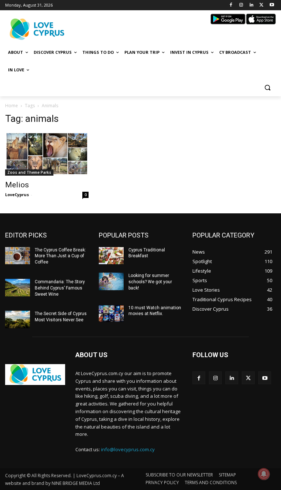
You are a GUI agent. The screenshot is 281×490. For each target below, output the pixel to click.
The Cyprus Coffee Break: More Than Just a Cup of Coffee (60, 256)
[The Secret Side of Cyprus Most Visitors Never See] (17, 319)
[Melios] (47, 154)
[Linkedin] (251, 5)
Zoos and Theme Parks (29, 172)
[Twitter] (261, 5)
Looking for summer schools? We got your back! (150, 282)
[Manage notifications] (264, 474)
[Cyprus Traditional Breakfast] (111, 256)
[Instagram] (241, 5)
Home (11, 105)
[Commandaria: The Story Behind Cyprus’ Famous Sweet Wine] (17, 287)
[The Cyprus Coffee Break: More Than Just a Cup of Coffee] (17, 256)
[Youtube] (271, 5)
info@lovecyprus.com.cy (128, 449)
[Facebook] (231, 5)
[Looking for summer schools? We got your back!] (111, 281)
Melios (17, 184)
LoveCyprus (17, 194)
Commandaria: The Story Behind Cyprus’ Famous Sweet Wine (60, 288)
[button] (267, 87)
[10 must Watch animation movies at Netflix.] (111, 313)
